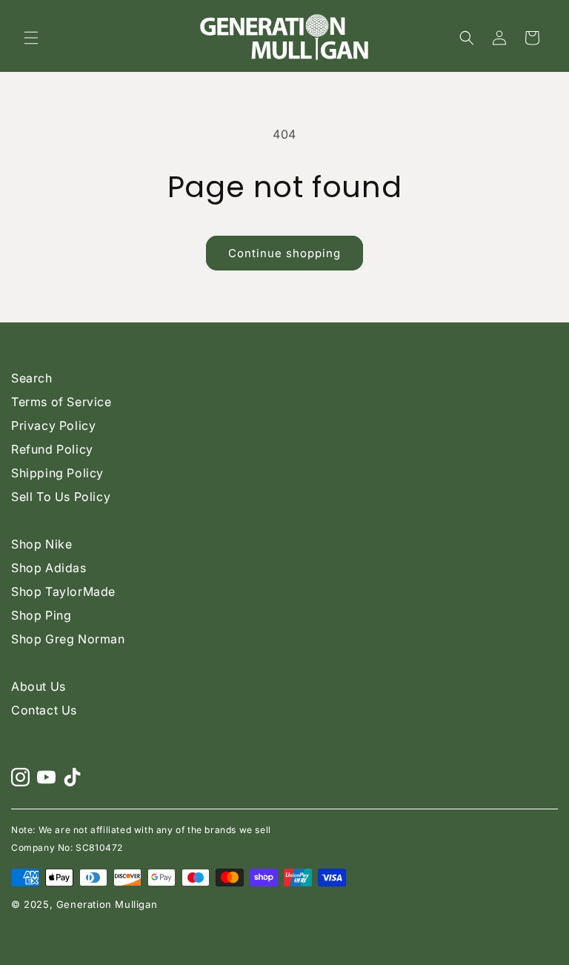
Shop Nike (41, 544)
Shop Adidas (49, 567)
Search (32, 378)
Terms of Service (61, 401)
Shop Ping (41, 615)
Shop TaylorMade (63, 591)
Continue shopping (284, 253)
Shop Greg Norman (68, 638)
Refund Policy (52, 449)
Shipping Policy (57, 472)
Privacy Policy (53, 425)
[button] (31, 37)
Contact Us (44, 710)
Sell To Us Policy (60, 496)
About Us (38, 686)
